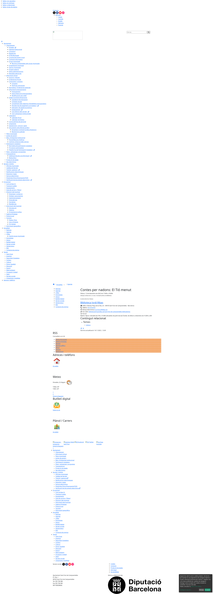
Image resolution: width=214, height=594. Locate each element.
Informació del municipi (63, 502)
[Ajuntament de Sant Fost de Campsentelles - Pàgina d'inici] (68, 35)
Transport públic (61, 494)
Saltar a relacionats (9, 5)
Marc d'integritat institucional (65, 460)
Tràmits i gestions (61, 478)
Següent (60, 396)
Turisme (58, 508)
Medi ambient (60, 552)
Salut (57, 556)
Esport (58, 550)
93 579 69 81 (92, 308)
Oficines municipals (62, 474)
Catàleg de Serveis (61, 476)
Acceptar (207, 590)
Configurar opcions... (186, 590)
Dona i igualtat (60, 546)
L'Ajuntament (60, 452)
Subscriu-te (56, 410)
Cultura (58, 544)
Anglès (60, 21)
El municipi (56, 490)
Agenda (69, 284)
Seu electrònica (60, 470)
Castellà (60, 19)
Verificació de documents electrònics (67, 488)
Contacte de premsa (62, 307)
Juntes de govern (61, 458)
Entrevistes (59, 295)
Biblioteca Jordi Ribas (91, 302)
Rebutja (201, 590)
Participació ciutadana (63, 462)
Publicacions (59, 352)
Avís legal (114, 570)
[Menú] (2, 41)
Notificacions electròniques (64, 480)
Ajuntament (56, 450)
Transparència (60, 466)
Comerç (58, 542)
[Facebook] (57, 12)
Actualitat (59, 285)
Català (60, 17)
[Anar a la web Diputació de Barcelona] (134, 585)
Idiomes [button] (58, 15)
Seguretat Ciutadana (62, 540)
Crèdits (113, 564)
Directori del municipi (62, 500)
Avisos (58, 297)
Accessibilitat (115, 572)
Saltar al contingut (8, 3)
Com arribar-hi (60, 492)
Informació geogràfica (63, 510)
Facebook (80, 442)
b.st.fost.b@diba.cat (101, 310)
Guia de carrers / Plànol (63, 498)
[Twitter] (54, 12)
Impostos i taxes (61, 482)
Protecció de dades (62, 468)
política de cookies (196, 586)
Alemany (61, 23)
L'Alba (57, 293)
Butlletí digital (60, 299)
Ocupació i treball (61, 554)
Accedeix (55, 366)
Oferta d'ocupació (61, 340)
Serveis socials (60, 558)
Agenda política (60, 346)
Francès (60, 25)
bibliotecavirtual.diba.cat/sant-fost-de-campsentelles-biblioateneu (109, 312)
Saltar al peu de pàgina (10, 7)
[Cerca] (148, 32)
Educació (58, 548)
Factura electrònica (62, 484)
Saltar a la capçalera (9, 1)
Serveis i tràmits (58, 472)
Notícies (58, 289)
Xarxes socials (60, 301)
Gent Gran (59, 536)
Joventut (58, 538)
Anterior (55, 396)
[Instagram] (63, 12)
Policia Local (59, 506)
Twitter (91, 442)
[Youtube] (60, 12)
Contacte (56, 10)
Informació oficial (61, 454)
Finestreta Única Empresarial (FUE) (66, 486)
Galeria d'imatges (61, 342)
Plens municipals (61, 456)
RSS (57, 305)
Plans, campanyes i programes (65, 464)
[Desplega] (64, 284)
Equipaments (60, 496)
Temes (55, 534)
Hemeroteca (59, 303)
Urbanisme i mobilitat (62, 560)
